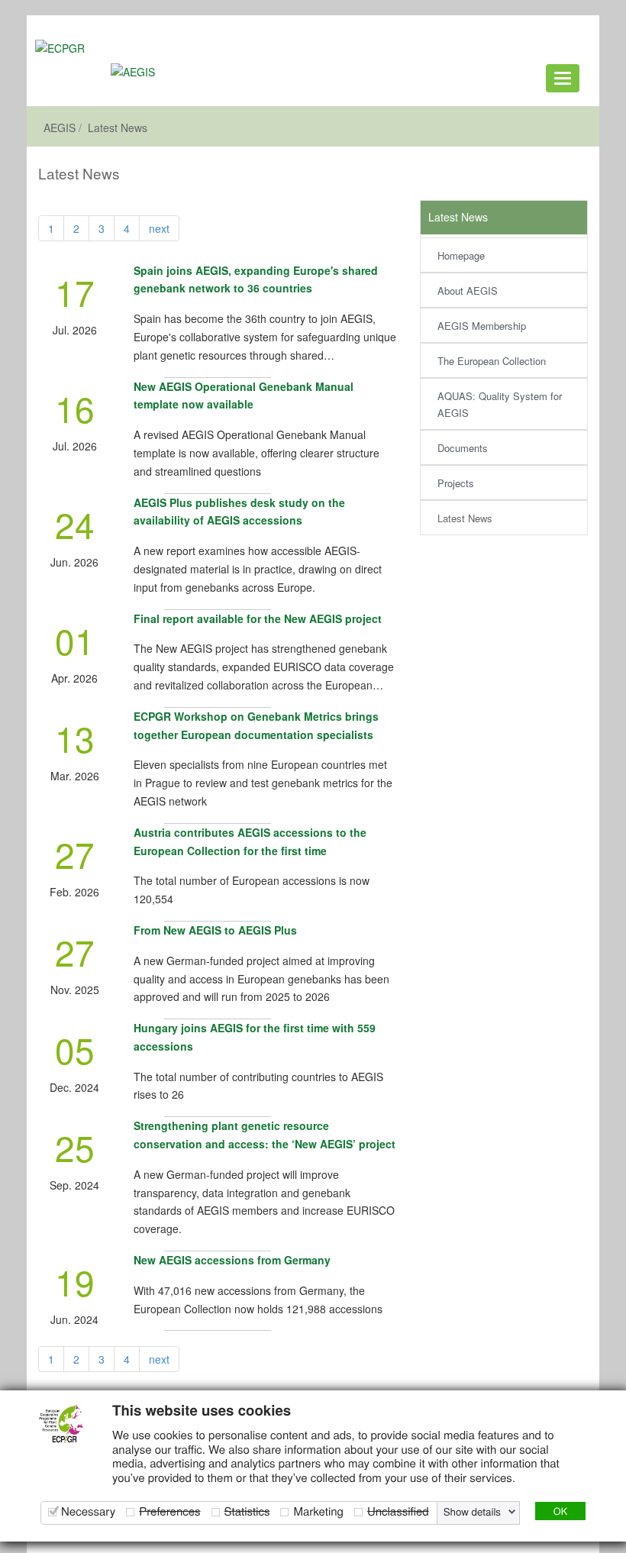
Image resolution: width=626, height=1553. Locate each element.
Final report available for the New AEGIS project (258, 618)
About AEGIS (467, 290)
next (159, 228)
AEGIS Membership (481, 325)
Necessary (88, 1511)
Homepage (461, 255)
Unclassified (398, 1511)
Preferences (169, 1511)
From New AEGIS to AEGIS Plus (215, 930)
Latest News (117, 127)
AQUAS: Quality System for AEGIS (499, 404)
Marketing (318, 1511)
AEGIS (60, 127)
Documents (462, 448)
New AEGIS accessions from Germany (232, 1259)
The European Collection (491, 361)
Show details (472, 1512)
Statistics (247, 1511)
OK (560, 1510)
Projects (455, 483)
